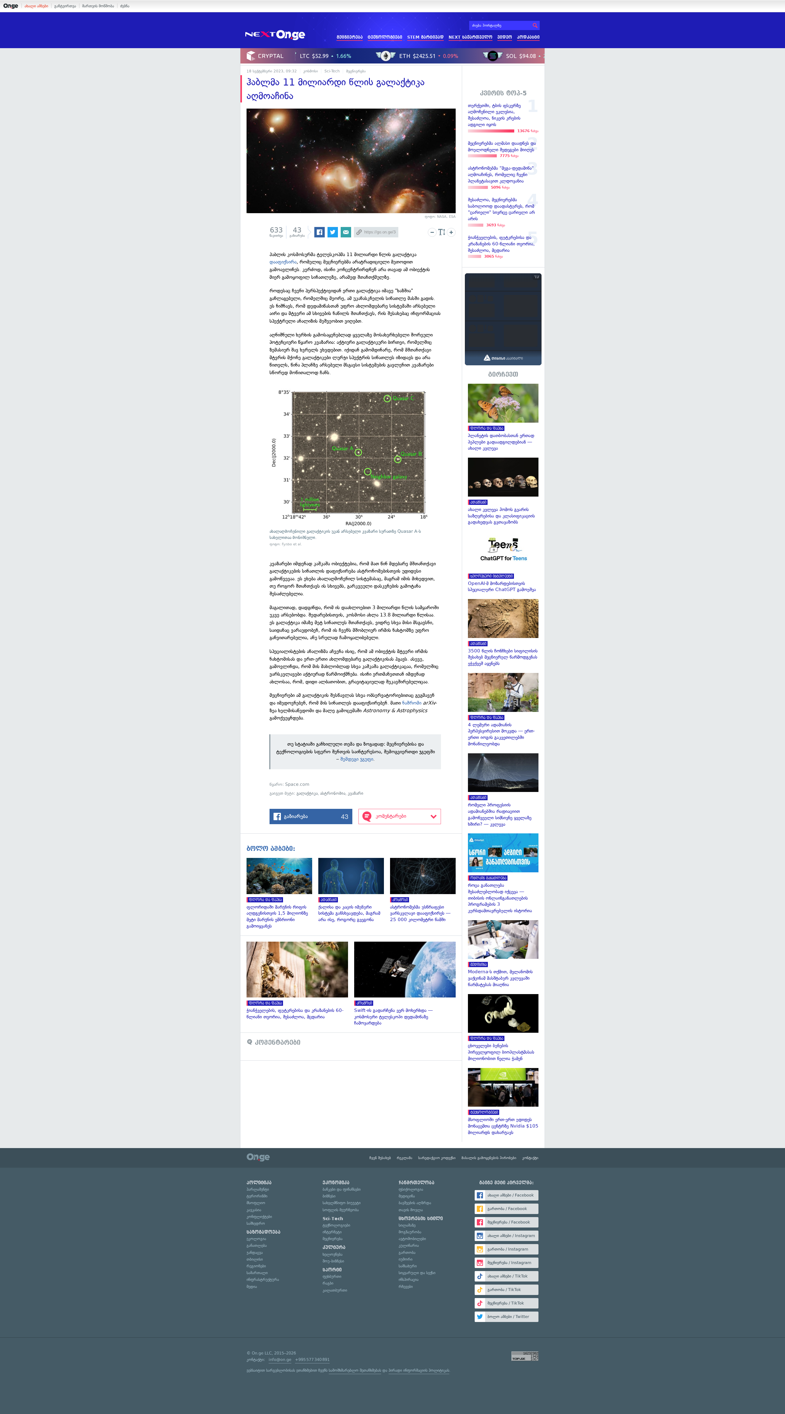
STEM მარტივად (425, 37)
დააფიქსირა (283, 262)
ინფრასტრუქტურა (263, 1279)
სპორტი (332, 1269)
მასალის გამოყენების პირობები (488, 1158)
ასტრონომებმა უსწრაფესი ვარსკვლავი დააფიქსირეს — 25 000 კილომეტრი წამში (426, 890)
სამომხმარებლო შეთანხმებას (355, 1370)
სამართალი (257, 1272)
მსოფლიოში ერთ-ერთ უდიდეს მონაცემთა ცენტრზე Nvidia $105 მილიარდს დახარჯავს (503, 1102)
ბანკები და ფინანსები (342, 1189)
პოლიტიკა (259, 1182)
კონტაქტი (530, 1158)
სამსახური (408, 1266)
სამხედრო (256, 1223)
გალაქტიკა (307, 793)
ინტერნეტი (332, 1232)
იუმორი (405, 1259)
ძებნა (124, 6)
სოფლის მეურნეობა (341, 1210)
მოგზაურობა (410, 1232)
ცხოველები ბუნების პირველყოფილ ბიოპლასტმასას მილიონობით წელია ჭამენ (503, 1028)
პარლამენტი (258, 1189)
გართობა (407, 1252)
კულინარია (409, 1245)
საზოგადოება (264, 1232)
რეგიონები (256, 1266)
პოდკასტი (528, 37)
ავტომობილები (412, 1238)
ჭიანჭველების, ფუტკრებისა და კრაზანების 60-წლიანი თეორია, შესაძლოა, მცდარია (300, 981)
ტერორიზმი (257, 1196)
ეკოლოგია (256, 1238)
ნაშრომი (411, 703)
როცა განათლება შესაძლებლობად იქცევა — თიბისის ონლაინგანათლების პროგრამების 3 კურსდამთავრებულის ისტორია (503, 873)
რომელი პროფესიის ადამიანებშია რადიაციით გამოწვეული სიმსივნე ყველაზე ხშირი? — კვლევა (503, 790)
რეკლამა (404, 1158)
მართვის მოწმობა (98, 6)
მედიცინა (407, 1196)
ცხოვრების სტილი (421, 1218)
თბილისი (255, 1259)
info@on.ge (280, 1359)
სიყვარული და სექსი (417, 1272)
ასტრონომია (332, 793)
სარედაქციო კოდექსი (437, 1158)
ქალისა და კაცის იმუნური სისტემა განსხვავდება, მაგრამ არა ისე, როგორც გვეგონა (354, 890)
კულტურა (334, 1247)
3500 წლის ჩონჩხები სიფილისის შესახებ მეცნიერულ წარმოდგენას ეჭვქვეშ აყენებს (503, 633)
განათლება (257, 1245)
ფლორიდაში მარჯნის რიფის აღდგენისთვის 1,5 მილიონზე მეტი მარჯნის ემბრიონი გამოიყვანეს (282, 893)
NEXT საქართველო (470, 37)
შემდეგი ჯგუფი (356, 759)
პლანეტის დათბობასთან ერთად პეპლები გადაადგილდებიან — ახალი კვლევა (503, 417)
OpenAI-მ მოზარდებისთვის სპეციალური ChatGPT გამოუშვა (503, 562)
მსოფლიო (256, 1203)
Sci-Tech (332, 71)
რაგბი (328, 1283)
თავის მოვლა (411, 1210)
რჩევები (406, 1286)
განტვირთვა (65, 6)
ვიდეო (504, 37)
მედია (252, 1286)
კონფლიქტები (259, 1216)
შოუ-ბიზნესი (333, 1261)
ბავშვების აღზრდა (415, 1203)
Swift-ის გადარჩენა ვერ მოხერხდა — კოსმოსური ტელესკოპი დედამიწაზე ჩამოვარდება (408, 984)
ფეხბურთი (332, 1276)
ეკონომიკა (336, 1182)
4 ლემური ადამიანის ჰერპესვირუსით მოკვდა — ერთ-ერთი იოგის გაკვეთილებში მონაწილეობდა (503, 710)
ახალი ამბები (36, 6)
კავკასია (254, 1210)
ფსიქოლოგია (411, 1189)
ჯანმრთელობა (417, 1182)
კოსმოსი (310, 71)
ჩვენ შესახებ (380, 1158)
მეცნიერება (350, 37)
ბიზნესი (329, 1196)
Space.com (297, 784)
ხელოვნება (333, 1254)
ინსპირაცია (409, 1279)
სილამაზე (407, 1225)
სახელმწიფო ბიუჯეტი (342, 1203)
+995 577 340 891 (312, 1359)
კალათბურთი (335, 1290)
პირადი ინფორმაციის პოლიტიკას (419, 1370)
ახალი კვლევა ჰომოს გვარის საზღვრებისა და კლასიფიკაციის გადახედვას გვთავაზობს (503, 491)
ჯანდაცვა (255, 1252)
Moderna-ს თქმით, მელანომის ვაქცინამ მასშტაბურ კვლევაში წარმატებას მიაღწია (503, 954)
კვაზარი (355, 793)
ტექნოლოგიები (385, 37)
